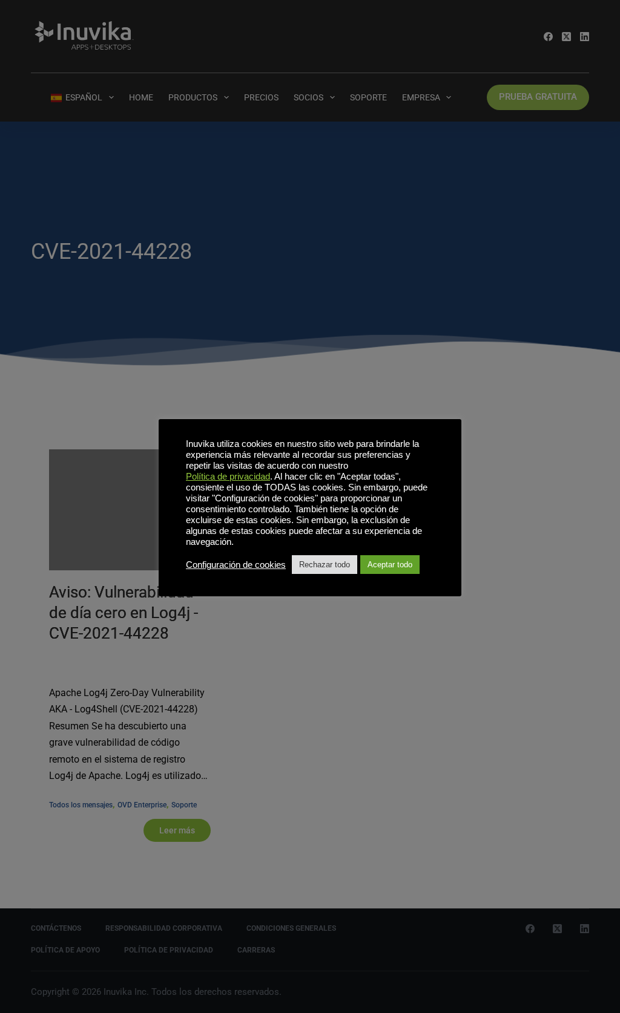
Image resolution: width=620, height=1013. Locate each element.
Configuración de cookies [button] (236, 565)
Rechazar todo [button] (324, 564)
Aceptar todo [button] (390, 564)
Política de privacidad (228, 476)
